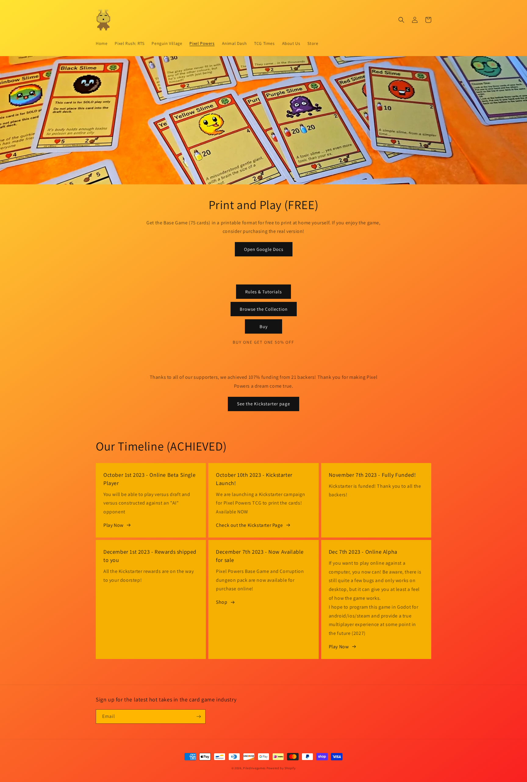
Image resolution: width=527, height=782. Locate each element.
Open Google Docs (263, 249)
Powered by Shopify (281, 768)
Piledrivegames (254, 768)
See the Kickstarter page (263, 404)
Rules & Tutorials (263, 292)
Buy (264, 326)
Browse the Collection (264, 309)
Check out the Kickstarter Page (249, 525)
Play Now (113, 525)
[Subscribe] (198, 716)
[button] (401, 20)
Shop (221, 602)
